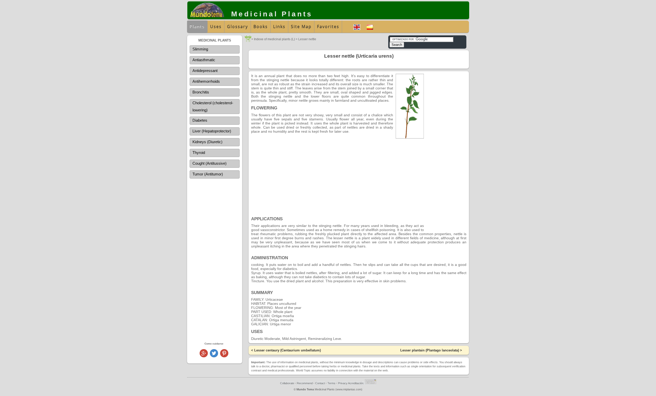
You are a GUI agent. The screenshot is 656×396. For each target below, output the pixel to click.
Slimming (200, 49)
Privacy (342, 383)
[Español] (370, 26)
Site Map (301, 26)
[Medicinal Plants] (248, 40)
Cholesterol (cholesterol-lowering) (212, 106)
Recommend (305, 383)
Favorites (328, 26)
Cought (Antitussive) (209, 163)
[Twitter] (214, 356)
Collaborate (287, 383)
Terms (331, 383)
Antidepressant (205, 70)
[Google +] (204, 356)
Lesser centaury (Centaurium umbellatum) (287, 350)
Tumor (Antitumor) (207, 174)
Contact (320, 383)
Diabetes (199, 120)
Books (260, 26)
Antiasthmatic (203, 60)
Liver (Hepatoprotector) (211, 131)
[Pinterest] (224, 356)
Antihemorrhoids (206, 81)
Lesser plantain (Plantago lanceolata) (429, 350)
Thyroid (198, 152)
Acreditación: (356, 383)
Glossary (237, 26)
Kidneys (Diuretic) (207, 142)
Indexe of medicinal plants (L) (274, 39)
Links (279, 26)
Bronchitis (200, 92)
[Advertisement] (215, 260)
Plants (197, 26)
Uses (216, 26)
